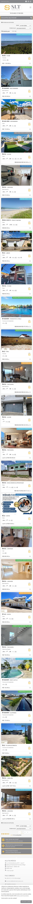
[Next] (29, 44)
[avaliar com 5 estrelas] (8, 834)
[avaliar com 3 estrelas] (5, 834)
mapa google (10, 870)
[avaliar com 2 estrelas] (3, 834)
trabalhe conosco (11, 884)
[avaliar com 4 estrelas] (7, 834)
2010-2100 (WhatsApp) (13, 878)
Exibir (17, 25)
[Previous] (3, 44)
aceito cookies (27, 901)
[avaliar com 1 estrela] (2, 834)
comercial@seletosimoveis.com (14, 881)
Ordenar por (12, 28)
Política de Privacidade (23, 895)
